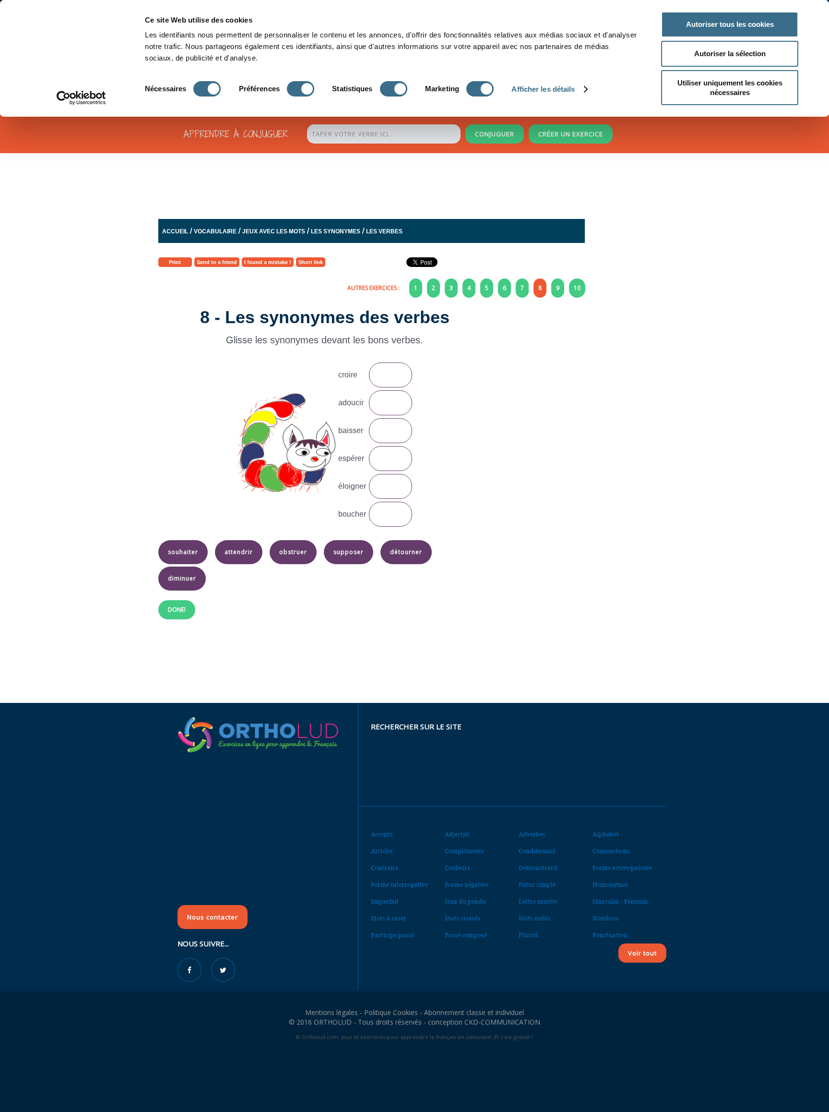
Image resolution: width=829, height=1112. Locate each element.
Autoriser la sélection (730, 53)
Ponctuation (610, 935)
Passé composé (466, 935)
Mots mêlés (535, 918)
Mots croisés (462, 918)
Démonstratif (538, 868)
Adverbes (532, 834)
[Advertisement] (391, 183)
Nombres (605, 918)
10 (577, 288)
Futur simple (537, 885)
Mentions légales (331, 1012)
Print (175, 262)
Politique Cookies (391, 1012)
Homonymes (610, 885)
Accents (382, 834)
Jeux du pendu (465, 901)
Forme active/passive (622, 868)
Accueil (175, 231)
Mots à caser (388, 918)
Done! (177, 609)
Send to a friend (217, 262)
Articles (382, 851)
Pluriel (528, 935)
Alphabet (605, 834)
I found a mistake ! (267, 262)
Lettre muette (538, 901)
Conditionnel (537, 851)
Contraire (384, 868)
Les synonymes (335, 231)
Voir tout (642, 953)
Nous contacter (212, 917)
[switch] (300, 89)
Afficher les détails (543, 89)
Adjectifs (457, 834)
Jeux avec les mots (273, 231)
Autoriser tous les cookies (730, 24)
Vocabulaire (215, 231)
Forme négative (466, 885)
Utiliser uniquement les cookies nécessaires (729, 88)
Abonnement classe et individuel (474, 1012)
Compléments (464, 851)
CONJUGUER (494, 134)
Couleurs (457, 868)
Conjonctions (611, 851)
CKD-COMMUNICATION (502, 1022)
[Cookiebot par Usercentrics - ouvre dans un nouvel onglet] (81, 98)
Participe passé (392, 935)
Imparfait (385, 901)
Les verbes (384, 231)
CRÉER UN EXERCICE (570, 134)
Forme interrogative (399, 885)
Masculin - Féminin (620, 901)
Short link (310, 262)
